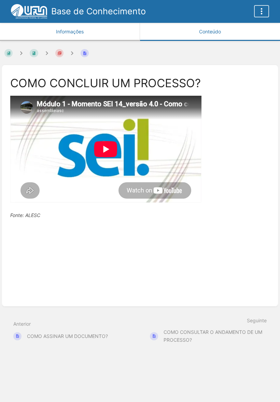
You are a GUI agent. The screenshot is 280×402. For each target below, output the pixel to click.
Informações (70, 31)
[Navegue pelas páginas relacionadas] (72, 53)
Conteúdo (210, 31)
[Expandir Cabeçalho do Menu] (261, 11)
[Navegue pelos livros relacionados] (21, 53)
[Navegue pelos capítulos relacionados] (47, 53)
